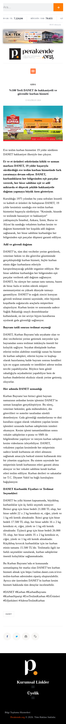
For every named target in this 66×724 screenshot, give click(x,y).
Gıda (33, 84)
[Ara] (58, 7)
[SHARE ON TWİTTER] (16, 636)
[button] (33, 71)
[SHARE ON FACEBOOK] (7, 636)
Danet (9, 614)
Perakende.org (17, 717)
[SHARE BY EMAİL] (26, 636)
